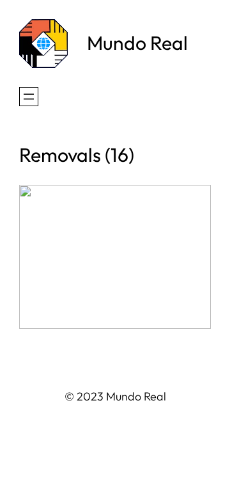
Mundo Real (137, 43)
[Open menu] (28, 96)
